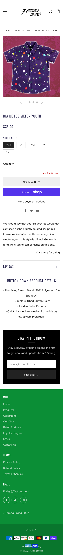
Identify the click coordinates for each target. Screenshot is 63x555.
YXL (8, 152)
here (45, 252)
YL (44, 144)
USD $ (29, 529)
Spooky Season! (22, 30)
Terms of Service (13, 473)
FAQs (6, 438)
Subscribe (30, 374)
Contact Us (9, 444)
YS (21, 144)
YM (33, 144)
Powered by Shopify (31, 546)
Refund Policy (11, 468)
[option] (31, 66)
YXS (8, 144)
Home (8, 30)
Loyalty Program (13, 433)
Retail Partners (12, 427)
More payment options (31, 201)
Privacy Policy (11, 462)
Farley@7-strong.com (16, 491)
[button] (26, 102)
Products (8, 410)
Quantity (8, 163)
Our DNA (8, 421)
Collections (9, 415)
